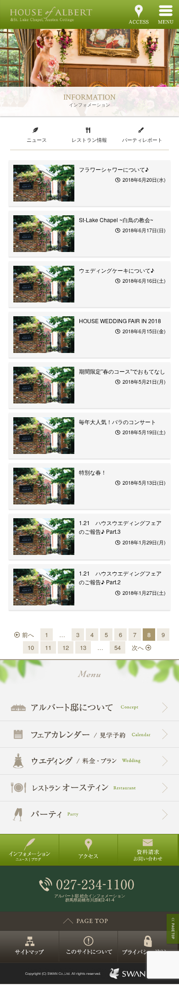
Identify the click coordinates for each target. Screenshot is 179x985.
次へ (138, 647)
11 (48, 647)
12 (65, 647)
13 (83, 647)
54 (117, 647)
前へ (27, 634)
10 (31, 647)
